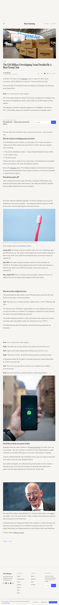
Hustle (4, 61)
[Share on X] (41, 73)
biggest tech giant (35, 447)
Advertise (33, 579)
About (32, 576)
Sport (18, 593)
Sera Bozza (7, 72)
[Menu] (4, 23)
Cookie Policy (7, 603)
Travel (18, 582)
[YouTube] (10, 583)
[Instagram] (3, 583)
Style (18, 590)
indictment (24, 79)
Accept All (53, 602)
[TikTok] (13, 583)
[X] (8, 583)
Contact (33, 584)
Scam (10, 541)
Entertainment (20, 579)
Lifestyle (19, 584)
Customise (35, 602)
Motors (19, 587)
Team (32, 582)
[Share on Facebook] (44, 73)
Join (53, 122)
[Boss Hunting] (29, 23)
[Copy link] (38, 73)
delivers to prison (19, 532)
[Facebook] (6, 583)
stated (51, 513)
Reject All (44, 602)
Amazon (5, 541)
